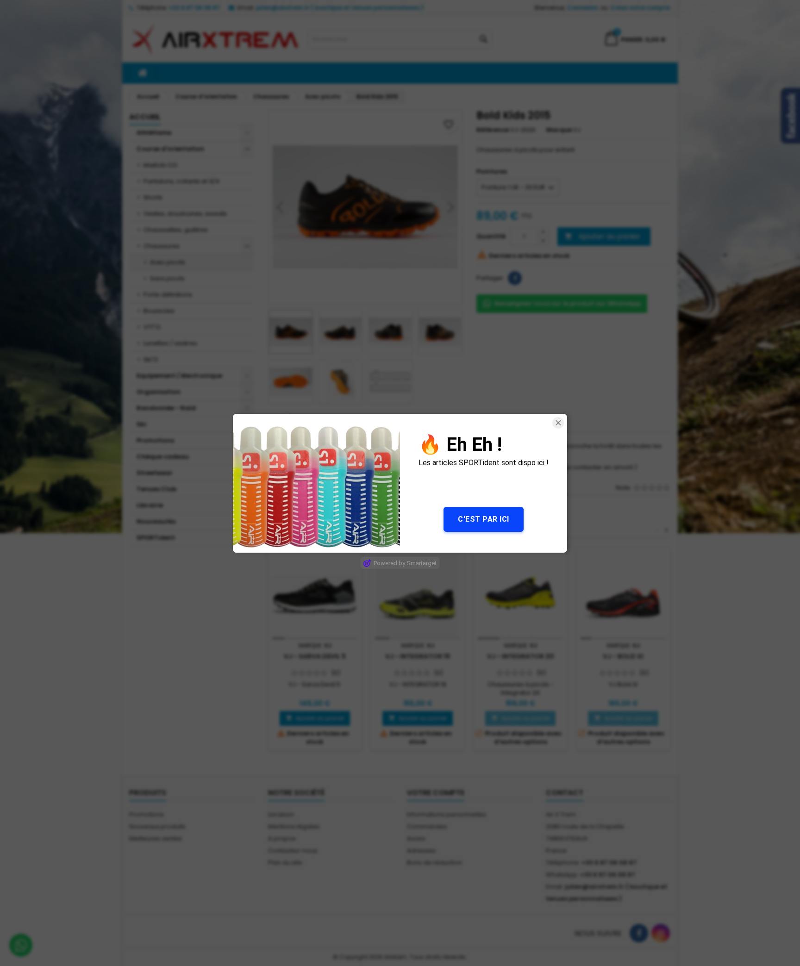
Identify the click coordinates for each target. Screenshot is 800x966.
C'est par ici (483, 518)
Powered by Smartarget (405, 562)
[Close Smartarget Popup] (558, 423)
